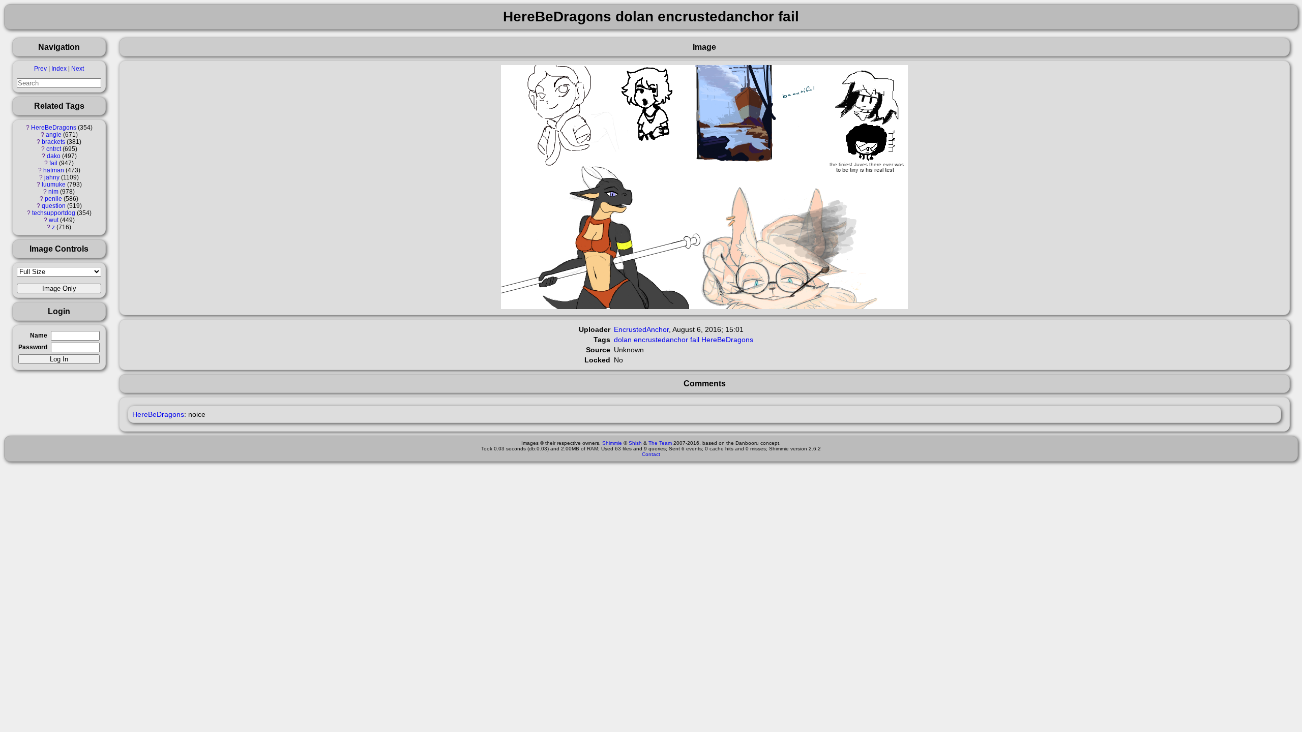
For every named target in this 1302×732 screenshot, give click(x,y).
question (54, 205)
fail (53, 163)
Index (59, 68)
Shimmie (612, 443)
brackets (53, 141)
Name (38, 335)
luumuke (54, 184)
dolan (623, 340)
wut (53, 220)
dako (54, 156)
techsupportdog (53, 213)
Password (32, 347)
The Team (660, 443)
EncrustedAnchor (641, 329)
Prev (40, 68)
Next (77, 68)
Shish (635, 443)
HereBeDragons (53, 127)
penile (53, 198)
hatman (53, 170)
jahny (52, 177)
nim (53, 191)
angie (54, 134)
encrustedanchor (661, 340)
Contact (651, 454)
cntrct (53, 148)
